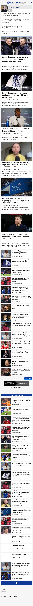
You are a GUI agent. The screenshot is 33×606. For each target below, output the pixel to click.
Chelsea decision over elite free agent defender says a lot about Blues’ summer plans (21, 428)
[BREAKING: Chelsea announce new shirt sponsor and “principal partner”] (6, 539)
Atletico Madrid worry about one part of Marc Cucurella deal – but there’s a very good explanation (20, 492)
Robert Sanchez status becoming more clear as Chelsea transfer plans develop (21, 400)
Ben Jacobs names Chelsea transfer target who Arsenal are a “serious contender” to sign (15, 164)
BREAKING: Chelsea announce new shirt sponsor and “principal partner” (21, 537)
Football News (22, 383)
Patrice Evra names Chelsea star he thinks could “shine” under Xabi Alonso (21, 361)
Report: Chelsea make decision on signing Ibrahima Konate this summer (20, 279)
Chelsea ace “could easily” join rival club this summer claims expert (21, 260)
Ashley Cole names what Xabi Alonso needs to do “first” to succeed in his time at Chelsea (21, 483)
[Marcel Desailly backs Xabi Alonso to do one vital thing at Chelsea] (16, 117)
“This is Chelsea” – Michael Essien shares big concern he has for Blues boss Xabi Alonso (21, 270)
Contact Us (3, 592)
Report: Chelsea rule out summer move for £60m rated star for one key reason (21, 307)
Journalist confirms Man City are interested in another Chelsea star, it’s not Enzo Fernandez (21, 316)
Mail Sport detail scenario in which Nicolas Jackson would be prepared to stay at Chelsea (21, 343)
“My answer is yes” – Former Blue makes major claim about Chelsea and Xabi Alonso (16, 236)
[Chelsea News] (16, 388)
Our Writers (3, 594)
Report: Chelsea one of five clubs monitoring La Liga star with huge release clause (15, 95)
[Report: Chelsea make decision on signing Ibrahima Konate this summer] (6, 281)
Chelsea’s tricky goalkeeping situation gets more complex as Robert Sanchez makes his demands (21, 547)
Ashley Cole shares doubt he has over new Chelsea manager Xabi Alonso (21, 324)
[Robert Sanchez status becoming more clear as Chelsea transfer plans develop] (6, 402)
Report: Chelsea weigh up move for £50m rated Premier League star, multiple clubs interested (15, 59)
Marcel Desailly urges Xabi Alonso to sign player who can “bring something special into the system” (21, 334)
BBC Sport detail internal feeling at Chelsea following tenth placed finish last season (21, 298)
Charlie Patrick (5, 64)
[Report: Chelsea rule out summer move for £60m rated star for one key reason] (6, 308)
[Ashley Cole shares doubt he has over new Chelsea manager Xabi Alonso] (6, 326)
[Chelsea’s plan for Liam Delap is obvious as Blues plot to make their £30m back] (6, 457)
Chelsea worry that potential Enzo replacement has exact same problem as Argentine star (21, 528)
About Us (3, 589)
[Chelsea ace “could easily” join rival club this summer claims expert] (6, 263)
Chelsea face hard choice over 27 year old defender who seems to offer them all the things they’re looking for (21, 419)
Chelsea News (5, 587)
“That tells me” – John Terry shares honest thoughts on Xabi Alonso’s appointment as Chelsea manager (21, 352)
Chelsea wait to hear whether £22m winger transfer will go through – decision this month (21, 409)
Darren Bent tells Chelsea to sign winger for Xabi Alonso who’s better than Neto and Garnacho (21, 288)
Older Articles (28, 378)
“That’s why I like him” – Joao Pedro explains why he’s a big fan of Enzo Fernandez (21, 370)
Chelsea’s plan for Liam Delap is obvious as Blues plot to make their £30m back (21, 456)
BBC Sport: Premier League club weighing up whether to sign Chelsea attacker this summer (16, 200)
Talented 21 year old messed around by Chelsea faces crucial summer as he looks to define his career (21, 447)
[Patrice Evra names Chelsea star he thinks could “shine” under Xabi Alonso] (6, 363)
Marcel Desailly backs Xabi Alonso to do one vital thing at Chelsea (16, 130)
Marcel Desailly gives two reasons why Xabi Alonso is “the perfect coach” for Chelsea (21, 252)
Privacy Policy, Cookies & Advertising (9, 596)
